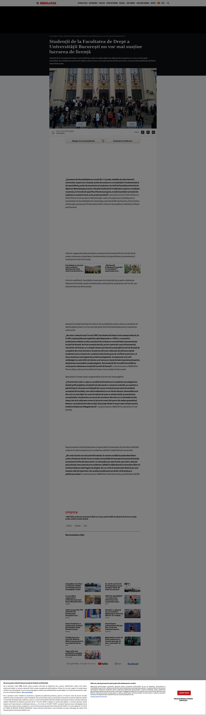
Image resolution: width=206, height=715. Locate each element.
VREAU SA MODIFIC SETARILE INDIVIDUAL (183, 699)
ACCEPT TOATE (184, 693)
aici (37, 704)
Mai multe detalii (27, 692)
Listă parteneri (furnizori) (98, 697)
